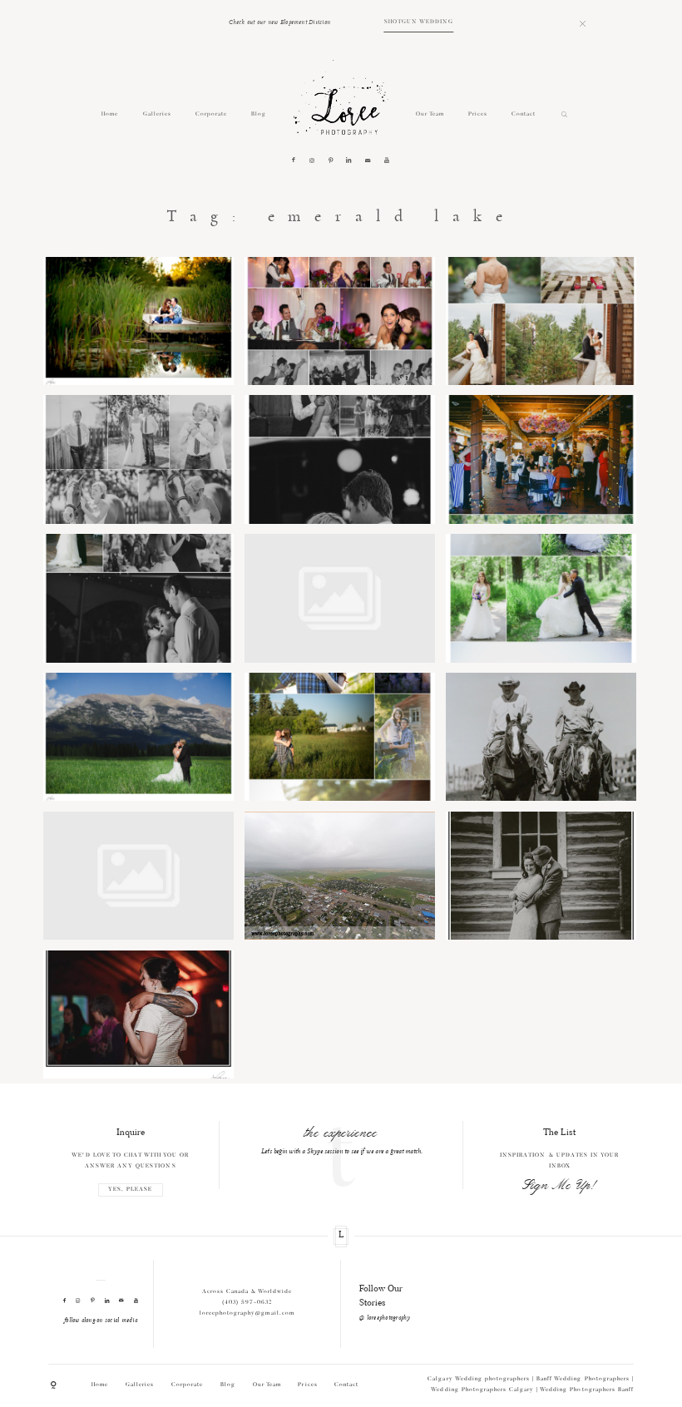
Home (109, 114)
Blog (258, 114)
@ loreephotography (384, 1318)
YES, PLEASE (130, 1189)
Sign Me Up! (559, 1186)
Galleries (157, 114)
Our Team (430, 114)
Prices (477, 114)
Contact (524, 114)
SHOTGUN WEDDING (418, 22)
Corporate (211, 114)
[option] (341, 1140)
